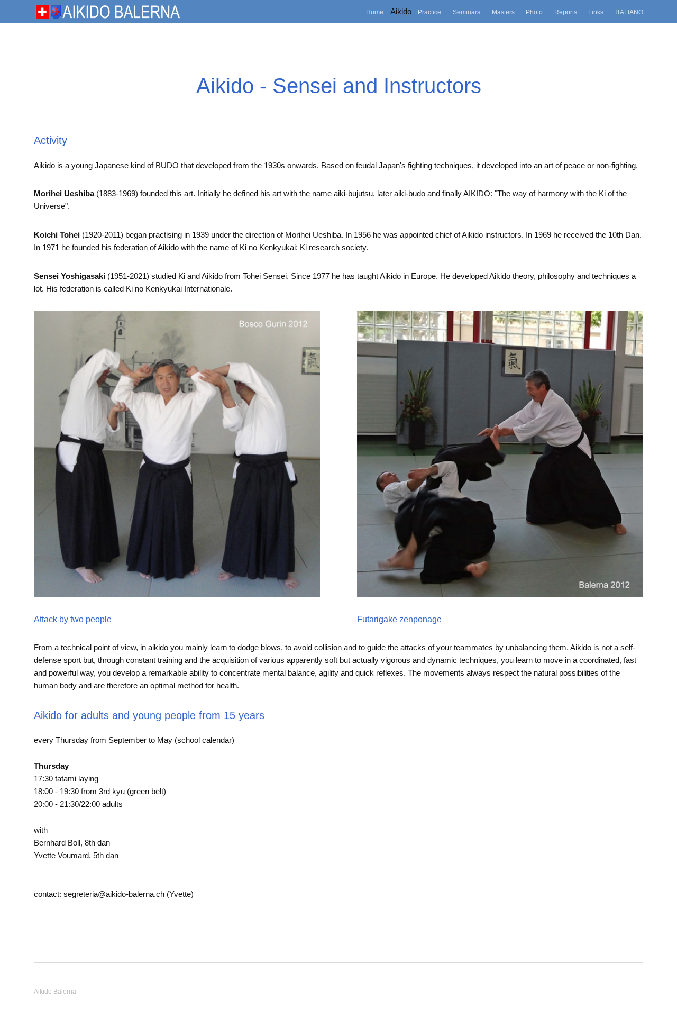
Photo (534, 11)
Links (595, 11)
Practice (429, 11)
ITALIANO (629, 11)
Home (374, 11)
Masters (503, 11)
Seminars (466, 11)
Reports (565, 11)
